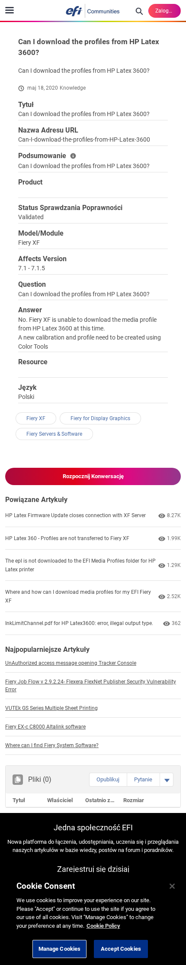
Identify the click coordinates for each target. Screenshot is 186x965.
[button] (108, 779)
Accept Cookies (121, 949)
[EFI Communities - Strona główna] (93, 11)
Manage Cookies (59, 949)
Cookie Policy (103, 926)
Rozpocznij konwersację (93, 476)
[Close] (172, 886)
